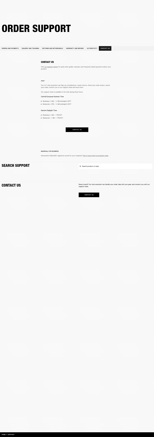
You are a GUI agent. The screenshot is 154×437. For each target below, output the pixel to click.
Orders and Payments (10, 48)
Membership (131, 4)
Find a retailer (141, 4)
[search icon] (138, 9)
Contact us (105, 48)
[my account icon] (142, 9)
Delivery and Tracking (30, 48)
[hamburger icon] (148, 9)
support (11, 434)
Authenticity (92, 48)
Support (132, 9)
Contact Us (77, 129)
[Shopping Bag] (145, 9)
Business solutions (119, 4)
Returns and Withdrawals (52, 48)
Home (4, 434)
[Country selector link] (148, 4)
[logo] (8, 8)
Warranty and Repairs (75, 48)
